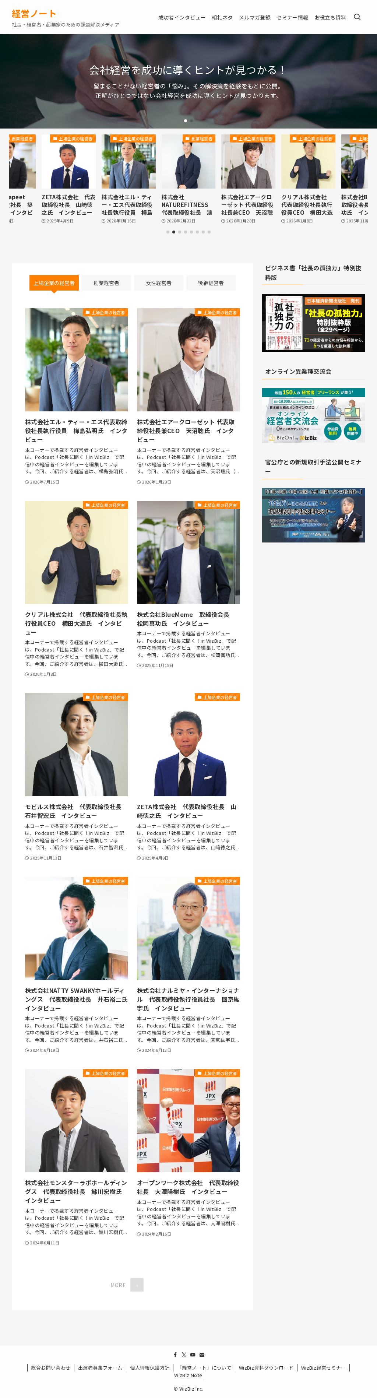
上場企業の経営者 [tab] (54, 283)
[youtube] (193, 1355)
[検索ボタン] (357, 17)
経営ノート (34, 13)
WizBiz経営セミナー (323, 1367)
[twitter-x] (184, 1355)
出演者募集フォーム (100, 1367)
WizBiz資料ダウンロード (266, 1367)
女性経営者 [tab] (159, 283)
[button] (185, 120)
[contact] (201, 1355)
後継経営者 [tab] (211, 283)
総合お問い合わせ (50, 1367)
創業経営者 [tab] (106, 283)
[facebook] (175, 1355)
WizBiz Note (188, 1374)
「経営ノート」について (204, 1367)
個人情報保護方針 (149, 1367)
